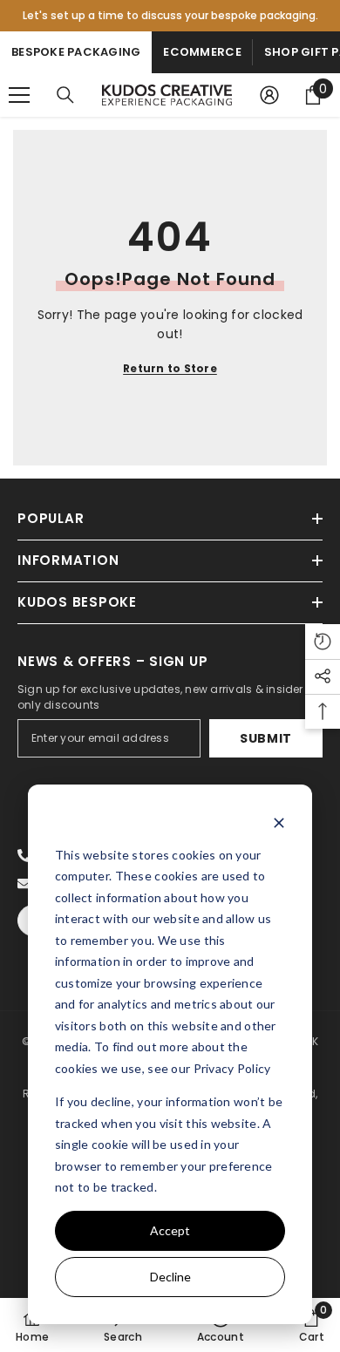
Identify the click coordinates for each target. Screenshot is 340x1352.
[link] (123, 1325)
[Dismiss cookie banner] (279, 821)
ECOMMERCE (202, 52)
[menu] (19, 95)
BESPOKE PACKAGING (75, 52)
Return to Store (170, 368)
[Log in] (269, 95)
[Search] (65, 95)
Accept (170, 1230)
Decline (170, 1276)
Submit (266, 738)
